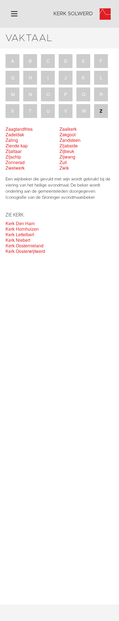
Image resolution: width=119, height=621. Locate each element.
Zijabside (69, 146)
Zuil (63, 162)
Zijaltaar (14, 151)
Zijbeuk (67, 151)
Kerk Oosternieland (24, 245)
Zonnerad (15, 162)
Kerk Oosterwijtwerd (25, 251)
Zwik (64, 168)
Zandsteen (70, 140)
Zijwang (67, 157)
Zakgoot (68, 134)
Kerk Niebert (18, 240)
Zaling (12, 140)
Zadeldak (15, 134)
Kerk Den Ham (20, 223)
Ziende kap (17, 146)
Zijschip (13, 157)
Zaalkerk (68, 129)
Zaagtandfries (19, 129)
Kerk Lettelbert (20, 234)
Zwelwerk (15, 168)
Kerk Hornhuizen (22, 229)
